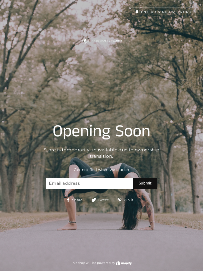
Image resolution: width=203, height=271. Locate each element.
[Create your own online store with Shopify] (124, 263)
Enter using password (166, 12)
